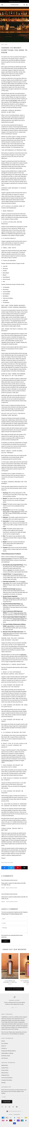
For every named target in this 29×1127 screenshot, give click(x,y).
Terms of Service (15, 913)
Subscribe (6, 1101)
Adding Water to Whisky (7, 1053)
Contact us (4, 1048)
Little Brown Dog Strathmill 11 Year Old (10, 981)
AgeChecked (4, 1065)
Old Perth (18, 589)
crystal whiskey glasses (7, 760)
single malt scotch (7, 633)
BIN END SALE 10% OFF (14, 1)
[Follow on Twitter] (5, 1107)
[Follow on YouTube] (16, 1107)
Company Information (6, 1080)
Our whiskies (4, 1043)
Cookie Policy (4, 1067)
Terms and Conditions (6, 1077)
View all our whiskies (14, 989)
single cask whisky (18, 613)
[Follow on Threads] (13, 1107)
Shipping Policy (5, 1075)
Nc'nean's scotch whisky (13, 598)
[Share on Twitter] (11, 867)
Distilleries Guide (5, 1055)
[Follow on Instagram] (9, 1107)
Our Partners (4, 1058)
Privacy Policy (4, 913)
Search (3, 1041)
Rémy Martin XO (16, 511)
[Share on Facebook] (4, 867)
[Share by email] (24, 867)
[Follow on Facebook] (2, 1107)
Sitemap (3, 1082)
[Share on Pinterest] (18, 867)
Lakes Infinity (10, 626)
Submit (5, 941)
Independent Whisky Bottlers (8, 1050)
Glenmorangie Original (18, 618)
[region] (14, 1000)
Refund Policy (4, 1072)
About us (3, 1046)
